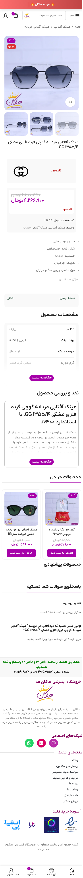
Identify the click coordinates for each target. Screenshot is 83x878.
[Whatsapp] (29, 743)
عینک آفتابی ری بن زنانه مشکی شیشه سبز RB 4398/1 (21, 534)
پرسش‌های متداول (67, 766)
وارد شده (41, 639)
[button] (61, 553)
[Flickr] (41, 743)
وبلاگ (75, 760)
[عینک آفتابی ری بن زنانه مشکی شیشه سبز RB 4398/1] (21, 509)
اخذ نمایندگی (71, 795)
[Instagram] (53, 743)
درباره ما (74, 784)
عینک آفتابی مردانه (36, 27)
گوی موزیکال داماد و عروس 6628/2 (62, 532)
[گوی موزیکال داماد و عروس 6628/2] (62, 509)
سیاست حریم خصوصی (65, 772)
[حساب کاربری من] (5, 15)
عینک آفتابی (62, 27)
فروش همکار (71, 801)
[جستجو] (27, 15)
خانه (78, 27)
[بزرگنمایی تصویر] (70, 102)
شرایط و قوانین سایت (66, 778)
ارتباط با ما (73, 790)
